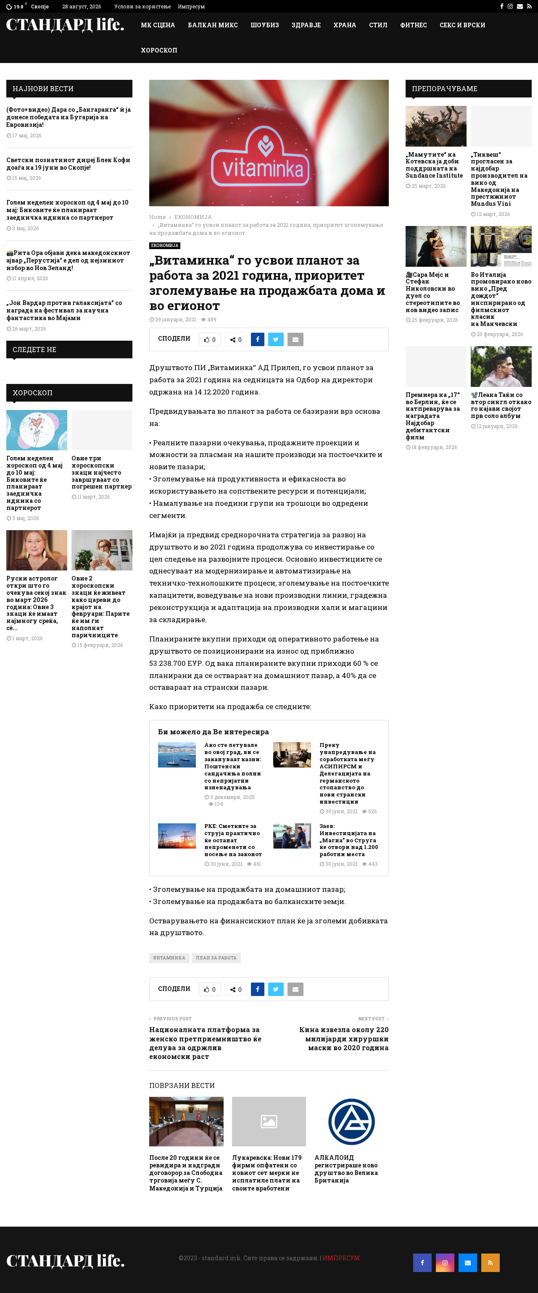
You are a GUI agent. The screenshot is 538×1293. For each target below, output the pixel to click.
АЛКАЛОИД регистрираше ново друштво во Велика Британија (346, 1169)
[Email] (468, 1263)
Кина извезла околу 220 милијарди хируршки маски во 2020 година (344, 1038)
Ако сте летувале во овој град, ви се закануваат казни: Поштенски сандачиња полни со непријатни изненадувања (232, 766)
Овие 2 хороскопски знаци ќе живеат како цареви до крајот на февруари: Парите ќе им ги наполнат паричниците (100, 606)
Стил (378, 25)
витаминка (169, 958)
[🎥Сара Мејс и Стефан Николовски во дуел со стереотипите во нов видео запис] (436, 246)
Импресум (191, 6)
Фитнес (413, 25)
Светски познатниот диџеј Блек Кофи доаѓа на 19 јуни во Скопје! (68, 163)
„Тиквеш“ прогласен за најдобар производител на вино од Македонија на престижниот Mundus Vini (499, 179)
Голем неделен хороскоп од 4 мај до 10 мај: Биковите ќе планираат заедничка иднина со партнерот (67, 209)
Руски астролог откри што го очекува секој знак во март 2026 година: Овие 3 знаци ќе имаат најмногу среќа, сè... (36, 603)
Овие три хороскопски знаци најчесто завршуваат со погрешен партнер (101, 472)
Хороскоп (159, 50)
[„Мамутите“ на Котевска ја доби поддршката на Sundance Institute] (436, 126)
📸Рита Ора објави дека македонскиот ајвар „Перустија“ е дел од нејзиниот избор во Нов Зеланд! (68, 260)
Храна (344, 25)
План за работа (216, 958)
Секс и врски (462, 25)
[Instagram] (445, 1263)
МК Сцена (158, 25)
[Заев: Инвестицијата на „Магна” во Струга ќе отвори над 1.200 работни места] (292, 836)
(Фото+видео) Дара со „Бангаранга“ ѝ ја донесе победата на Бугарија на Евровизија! (68, 117)
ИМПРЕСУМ (341, 1258)
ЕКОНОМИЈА (164, 245)
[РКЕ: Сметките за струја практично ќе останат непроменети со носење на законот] (177, 836)
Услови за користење (142, 6)
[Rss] (490, 1263)
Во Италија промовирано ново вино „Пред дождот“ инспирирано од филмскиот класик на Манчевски (501, 299)
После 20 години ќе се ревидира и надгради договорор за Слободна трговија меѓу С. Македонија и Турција (185, 1173)
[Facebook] (422, 1263)
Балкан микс (213, 25)
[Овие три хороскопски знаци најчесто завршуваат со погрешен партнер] (101, 430)
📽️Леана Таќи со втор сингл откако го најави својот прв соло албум (501, 405)
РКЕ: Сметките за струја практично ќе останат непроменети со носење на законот (233, 840)
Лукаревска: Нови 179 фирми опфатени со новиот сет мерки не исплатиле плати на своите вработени (267, 1173)
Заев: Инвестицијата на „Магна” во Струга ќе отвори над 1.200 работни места (348, 840)
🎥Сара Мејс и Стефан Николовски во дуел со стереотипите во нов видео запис (433, 292)
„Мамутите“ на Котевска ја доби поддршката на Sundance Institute (434, 164)
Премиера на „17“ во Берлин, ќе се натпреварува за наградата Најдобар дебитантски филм (433, 416)
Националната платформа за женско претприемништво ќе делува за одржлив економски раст (205, 1043)
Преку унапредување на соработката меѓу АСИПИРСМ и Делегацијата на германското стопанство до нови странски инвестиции (347, 773)
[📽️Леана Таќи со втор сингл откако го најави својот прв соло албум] (501, 366)
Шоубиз (265, 25)
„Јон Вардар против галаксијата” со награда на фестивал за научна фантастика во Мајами (64, 310)
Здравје (306, 25)
